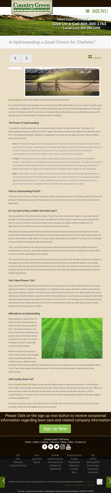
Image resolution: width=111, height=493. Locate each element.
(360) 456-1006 (89, 482)
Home (28, 442)
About (36, 442)
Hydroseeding (14, 100)
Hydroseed (17, 462)
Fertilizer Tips (55, 465)
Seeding (74, 458)
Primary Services (74, 455)
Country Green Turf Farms (26, 384)
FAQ (70, 442)
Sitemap (90, 485)
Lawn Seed (36, 458)
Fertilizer (55, 455)
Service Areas (93, 465)
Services (55, 442)
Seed (37, 455)
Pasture (36, 462)
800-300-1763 (93, 24)
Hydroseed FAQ (93, 462)
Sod (18, 455)
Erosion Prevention (18, 465)
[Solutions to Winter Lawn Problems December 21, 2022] (108, 482)
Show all (97, 58)
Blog (63, 442)
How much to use (55, 462)
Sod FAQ (93, 458)
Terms (68, 485)
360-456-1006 (90, 28)
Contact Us (80, 442)
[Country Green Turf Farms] (32, 9)
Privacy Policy (79, 485)
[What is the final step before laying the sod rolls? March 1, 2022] (2, 482)
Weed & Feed (55, 469)
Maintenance (74, 462)
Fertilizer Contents (55, 458)
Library (45, 442)
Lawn (18, 458)
